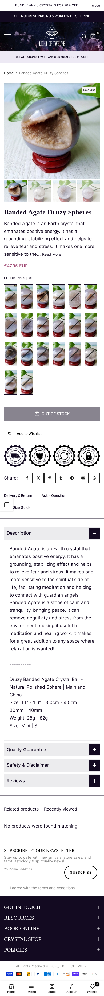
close (95, 5)
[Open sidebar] (6, 504)
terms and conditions (56, 888)
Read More (51, 254)
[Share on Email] (83, 478)
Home (9, 73)
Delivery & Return (18, 495)
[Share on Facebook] (27, 478)
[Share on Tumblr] (60, 478)
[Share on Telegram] (72, 478)
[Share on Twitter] (38, 478)
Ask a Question (54, 495)
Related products (21, 809)
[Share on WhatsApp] (94, 478)
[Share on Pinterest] (49, 478)
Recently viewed (60, 809)
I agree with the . (43, 888)
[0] (93, 36)
